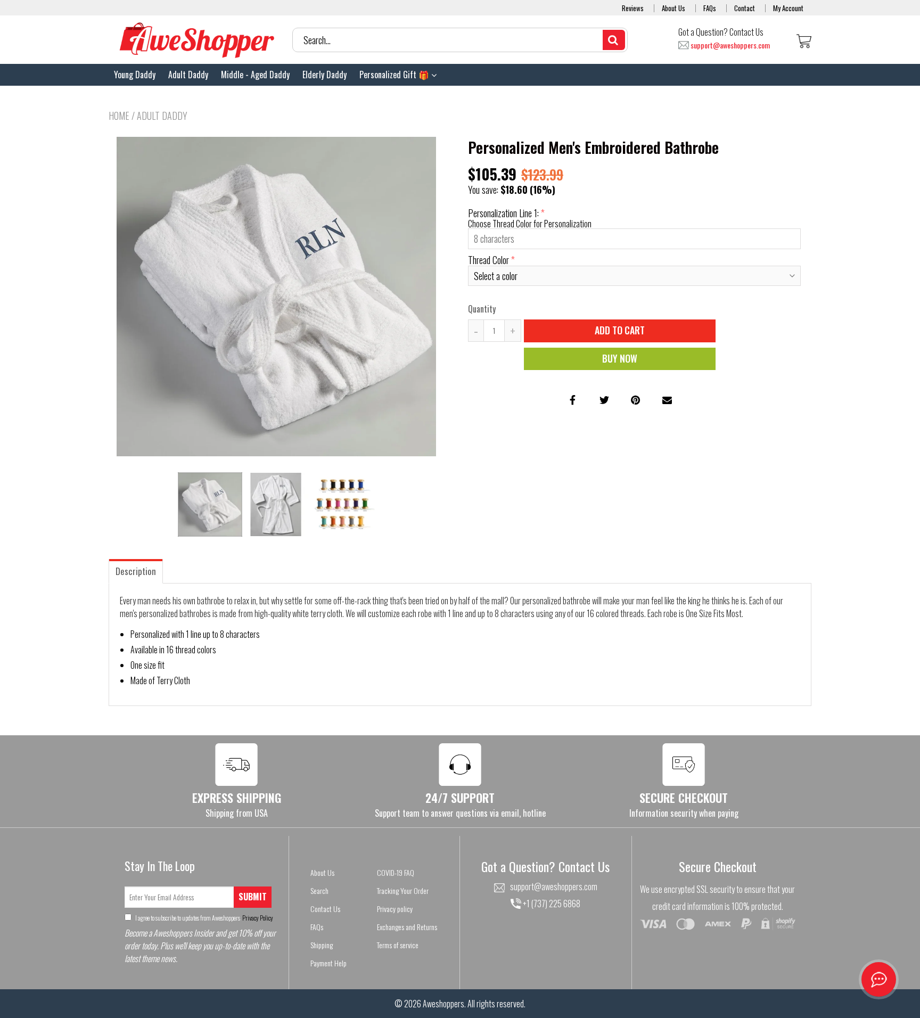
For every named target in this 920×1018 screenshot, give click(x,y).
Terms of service (397, 944)
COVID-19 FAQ (395, 872)
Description (136, 571)
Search (319, 890)
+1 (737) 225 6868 (550, 903)
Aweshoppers (443, 1003)
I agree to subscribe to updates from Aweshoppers (203, 917)
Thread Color (488, 260)
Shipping (321, 944)
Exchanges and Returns (407, 926)
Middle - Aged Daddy (255, 74)
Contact (744, 8)
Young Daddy (134, 74)
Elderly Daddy (324, 74)
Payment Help (328, 962)
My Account (788, 8)
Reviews (633, 8)
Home (119, 115)
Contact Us (325, 908)
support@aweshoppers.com (730, 45)
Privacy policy (395, 908)
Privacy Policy (257, 917)
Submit (253, 896)
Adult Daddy (188, 74)
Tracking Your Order (403, 890)
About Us (673, 8)
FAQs (709, 8)
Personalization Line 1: (503, 213)
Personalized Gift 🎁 (395, 74)
